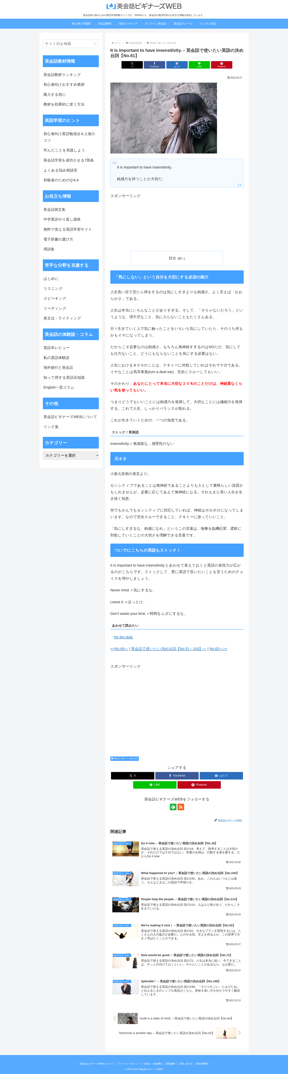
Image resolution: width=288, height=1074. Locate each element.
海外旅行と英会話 (58, 367)
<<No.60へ (119, 649)
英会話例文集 (55, 209)
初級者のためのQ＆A (61, 180)
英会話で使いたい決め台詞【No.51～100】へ (168, 649)
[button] (95, 44)
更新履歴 (170, 1063)
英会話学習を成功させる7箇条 (69, 160)
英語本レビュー (57, 348)
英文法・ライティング (62, 318)
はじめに (51, 279)
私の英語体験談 (56, 358)
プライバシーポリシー (128, 1063)
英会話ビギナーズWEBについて (70, 417)
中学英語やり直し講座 (62, 219)
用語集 (49, 249)
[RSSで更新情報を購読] (181, 807)
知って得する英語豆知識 (64, 377)
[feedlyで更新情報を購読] (173, 807)
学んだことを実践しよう (64, 150)
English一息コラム (59, 387)
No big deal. (123, 637)
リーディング (55, 308)
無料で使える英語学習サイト (68, 229)
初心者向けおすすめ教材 (64, 84)
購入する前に (55, 94)
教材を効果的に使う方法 (64, 104)
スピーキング (55, 298)
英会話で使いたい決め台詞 (126, 758)
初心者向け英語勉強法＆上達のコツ (69, 137)
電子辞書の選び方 (58, 239)
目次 (172, 258)
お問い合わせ (186, 1063)
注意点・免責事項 (153, 1063)
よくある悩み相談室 (60, 170)
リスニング (53, 289)
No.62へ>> (218, 649)
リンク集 (51, 427)
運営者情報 (202, 1063)
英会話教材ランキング (62, 75)
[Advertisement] (177, 222)
